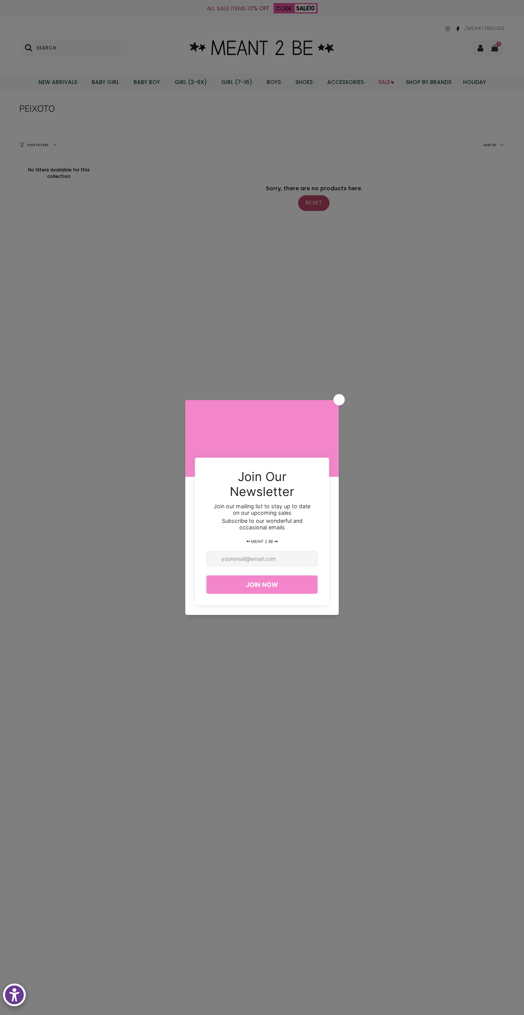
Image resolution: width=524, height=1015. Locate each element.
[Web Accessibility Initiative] (14, 994)
